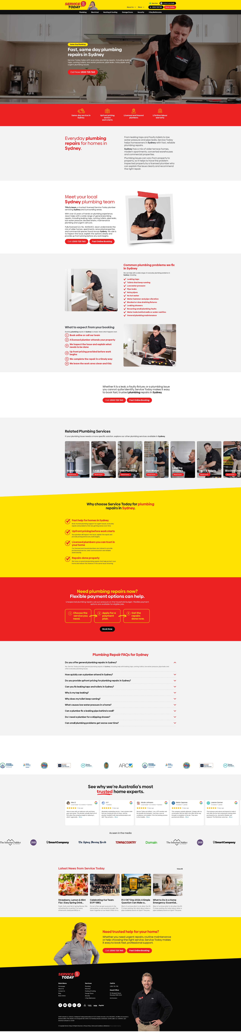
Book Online (170, 7)
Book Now (107, 629)
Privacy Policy (87, 1026)
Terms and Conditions (97, 1026)
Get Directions (113, 998)
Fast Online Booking (102, 241)
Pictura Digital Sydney (115, 1026)
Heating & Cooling (90, 991)
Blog (59, 993)
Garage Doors (89, 993)
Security (87, 995)
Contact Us (61, 991)
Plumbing (88, 986)
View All (180, 869)
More (140, 7)
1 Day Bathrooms (90, 998)
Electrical (87, 988)
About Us (130, 7)
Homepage (61, 986)
